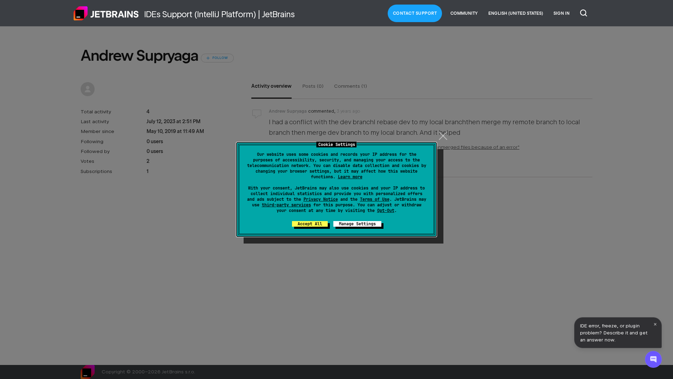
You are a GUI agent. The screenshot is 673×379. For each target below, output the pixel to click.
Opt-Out (385, 210)
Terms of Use (374, 199)
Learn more (350, 177)
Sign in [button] (561, 13)
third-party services (286, 205)
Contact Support (415, 13)
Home (106, 13)
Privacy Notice (321, 199)
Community (464, 13)
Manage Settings (357, 224)
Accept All (310, 224)
